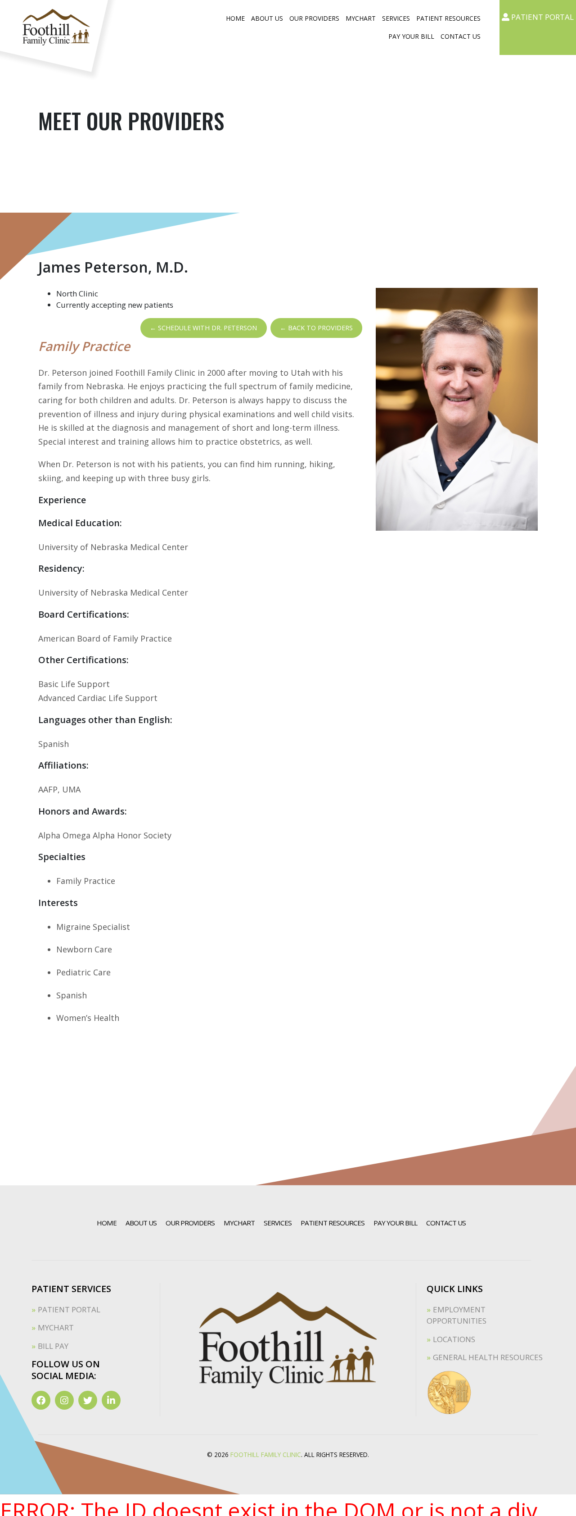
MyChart (361, 18)
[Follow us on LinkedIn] (111, 1400)
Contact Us (461, 36)
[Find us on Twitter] (87, 1400)
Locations (454, 1339)
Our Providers (314, 18)
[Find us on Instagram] (64, 1400)
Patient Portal (69, 1309)
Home (235, 18)
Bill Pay (53, 1346)
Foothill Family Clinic (265, 1454)
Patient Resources (448, 18)
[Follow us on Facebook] (41, 1400)
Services (396, 18)
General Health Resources (488, 1357)
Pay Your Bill (411, 36)
